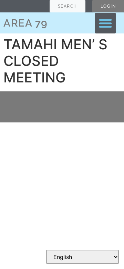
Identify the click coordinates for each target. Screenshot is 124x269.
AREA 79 (25, 23)
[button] (105, 23)
